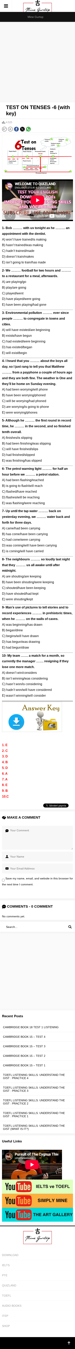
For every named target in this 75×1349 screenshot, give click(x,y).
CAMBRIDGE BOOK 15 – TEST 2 (24, 1055)
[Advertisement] (37, 61)
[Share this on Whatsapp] (28, 129)
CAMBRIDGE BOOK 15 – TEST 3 (24, 1046)
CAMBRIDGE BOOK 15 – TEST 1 (24, 1065)
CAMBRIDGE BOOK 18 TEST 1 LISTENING (31, 1027)
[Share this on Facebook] (16, 129)
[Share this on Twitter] (22, 129)
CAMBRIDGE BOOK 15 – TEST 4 (24, 1036)
